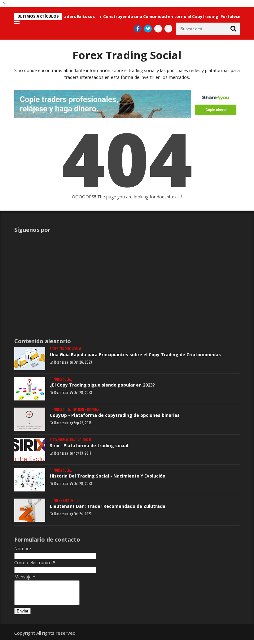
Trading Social (61, 379)
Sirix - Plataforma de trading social (89, 445)
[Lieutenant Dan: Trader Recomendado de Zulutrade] (29, 510)
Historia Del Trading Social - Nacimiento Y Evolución (107, 476)
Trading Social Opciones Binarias (74, 410)
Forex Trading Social (127, 55)
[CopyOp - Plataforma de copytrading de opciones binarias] (29, 419)
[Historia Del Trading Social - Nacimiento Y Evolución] (29, 479)
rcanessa (61, 362)
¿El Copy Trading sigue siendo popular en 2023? (102, 385)
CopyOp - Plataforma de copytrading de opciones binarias (115, 415)
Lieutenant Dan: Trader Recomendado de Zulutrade (107, 506)
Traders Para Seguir (65, 501)
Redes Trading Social (65, 349)
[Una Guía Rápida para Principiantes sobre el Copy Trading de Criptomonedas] (29, 358)
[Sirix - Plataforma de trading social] (29, 449)
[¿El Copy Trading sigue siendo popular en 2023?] (29, 388)
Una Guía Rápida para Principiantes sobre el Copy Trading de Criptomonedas (135, 354)
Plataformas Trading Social (70, 440)
